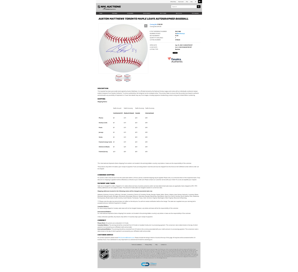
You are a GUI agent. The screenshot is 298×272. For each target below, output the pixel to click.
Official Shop (173, 1)
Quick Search (146, 13)
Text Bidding (195, 13)
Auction (177, 49)
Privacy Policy (148, 244)
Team (100, 13)
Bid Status (179, 13)
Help (191, 1)
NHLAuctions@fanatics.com (126, 237)
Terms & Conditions (137, 244)
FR (195, 1)
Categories (130, 13)
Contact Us (163, 244)
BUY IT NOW (163, 13)
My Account (180, 1)
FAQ (187, 1)
